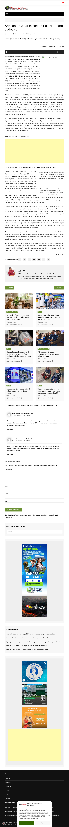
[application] (34, 52)
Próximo (58, 287)
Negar (42, 823)
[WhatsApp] (43, 259)
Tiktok (6, 794)
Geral (33, 34)
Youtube (7, 778)
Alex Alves (9, 34)
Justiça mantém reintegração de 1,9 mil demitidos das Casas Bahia (18, 391)
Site (6, 501)
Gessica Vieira (12, 322)
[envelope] (34, 259)
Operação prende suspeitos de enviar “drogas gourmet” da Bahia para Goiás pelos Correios (18, 354)
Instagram (8, 786)
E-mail (7, 493)
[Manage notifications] (3, 823)
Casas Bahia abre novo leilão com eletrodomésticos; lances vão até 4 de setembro (49, 317)
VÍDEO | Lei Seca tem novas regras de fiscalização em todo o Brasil (26, 645)
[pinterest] (39, 259)
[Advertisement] (34, 151)
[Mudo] (57, 52)
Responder (10, 429)
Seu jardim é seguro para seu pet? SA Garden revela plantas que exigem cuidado (17, 317)
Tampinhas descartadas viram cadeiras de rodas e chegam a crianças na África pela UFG (49, 391)
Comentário (8, 469)
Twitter (7, 790)
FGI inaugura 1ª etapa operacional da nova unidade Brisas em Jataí (48, 354)
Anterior (10, 287)
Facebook (8, 782)
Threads (7, 798)
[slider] (61, 51)
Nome (7, 486)
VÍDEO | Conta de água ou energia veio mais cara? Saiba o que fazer (27, 649)
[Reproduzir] (7, 52)
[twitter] (24, 259)
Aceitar (26, 823)
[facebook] (19, 259)
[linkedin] (29, 259)
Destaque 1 (10, 311)
